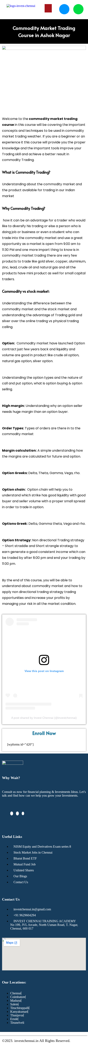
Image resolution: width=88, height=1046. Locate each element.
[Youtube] (23, 813)
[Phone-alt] (64, 9)
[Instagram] (17, 813)
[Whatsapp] (78, 9)
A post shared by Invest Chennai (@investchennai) (44, 717)
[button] (48, 8)
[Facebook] (11, 813)
